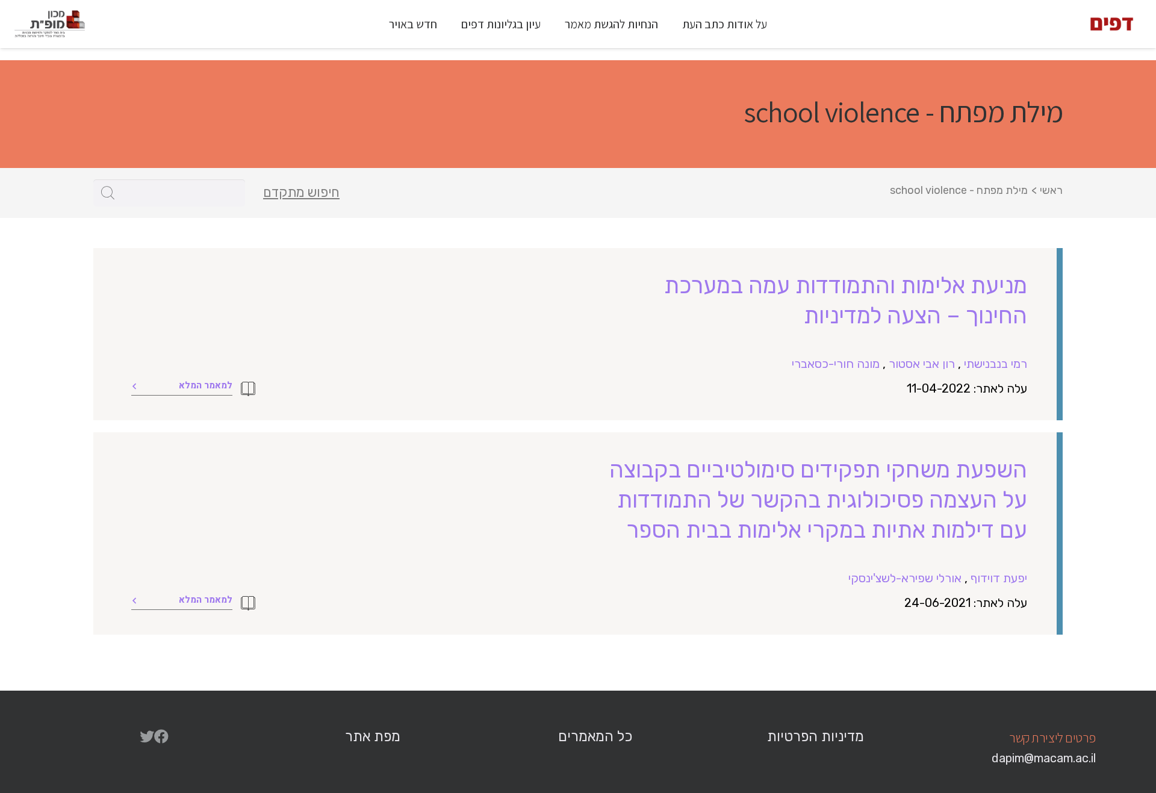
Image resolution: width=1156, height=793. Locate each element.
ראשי (1051, 190)
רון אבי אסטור (922, 363)
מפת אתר (372, 736)
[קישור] (1112, 24)
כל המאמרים (595, 736)
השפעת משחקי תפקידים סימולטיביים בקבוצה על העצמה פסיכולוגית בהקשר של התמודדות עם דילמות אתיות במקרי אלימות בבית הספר (818, 500)
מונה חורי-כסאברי (836, 363)
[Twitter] (147, 736)
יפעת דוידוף (999, 578)
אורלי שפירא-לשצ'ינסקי (905, 578)
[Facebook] (161, 736)
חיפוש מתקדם (301, 192)
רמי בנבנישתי (995, 363)
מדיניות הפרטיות (815, 736)
